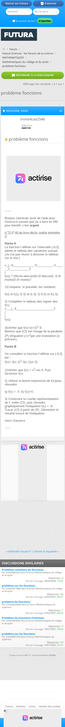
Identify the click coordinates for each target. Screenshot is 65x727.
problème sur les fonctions (18, 585)
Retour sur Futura (16, 3)
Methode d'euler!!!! (19, 551)
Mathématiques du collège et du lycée (25, 62)
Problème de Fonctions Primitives (23, 618)
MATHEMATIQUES (13, 57)
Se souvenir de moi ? (25, 20)
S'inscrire (48, 3)
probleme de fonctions (16, 601)
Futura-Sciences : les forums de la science (27, 53)
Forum (13, 49)
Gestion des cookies (49, 706)
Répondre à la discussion (32, 75)
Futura (9, 706)
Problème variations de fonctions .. (24, 569)
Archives (20, 706)
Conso (32, 706)
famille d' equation (45, 551)
